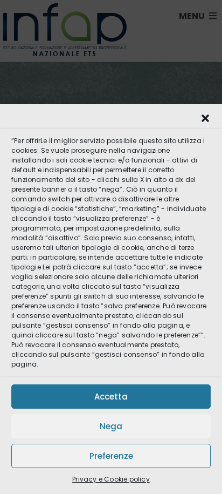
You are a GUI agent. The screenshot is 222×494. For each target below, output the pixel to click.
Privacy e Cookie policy (111, 479)
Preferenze (111, 456)
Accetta (111, 396)
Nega (111, 426)
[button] (205, 118)
